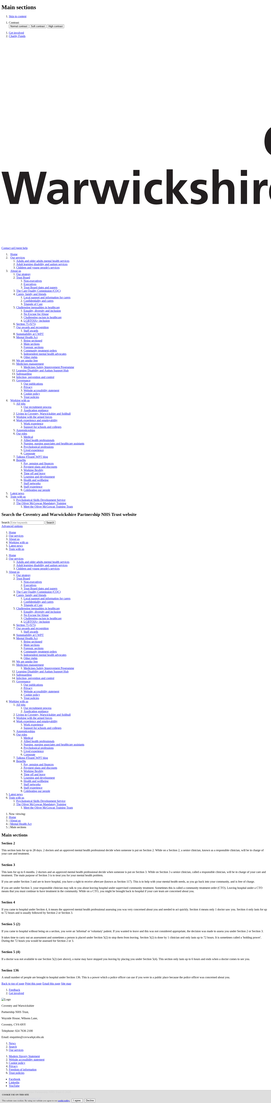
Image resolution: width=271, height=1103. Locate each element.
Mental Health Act (21, 823)
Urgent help (21, 248)
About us (14, 539)
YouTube (14, 1085)
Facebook (14, 1079)
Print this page (33, 983)
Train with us (16, 549)
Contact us (7, 248)
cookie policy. (64, 1100)
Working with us (18, 542)
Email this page (51, 983)
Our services (16, 535)
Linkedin (14, 1082)
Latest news (16, 545)
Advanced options (12, 526)
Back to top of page (12, 983)
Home (12, 532)
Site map (66, 983)
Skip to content (17, 16)
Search (5, 522)
